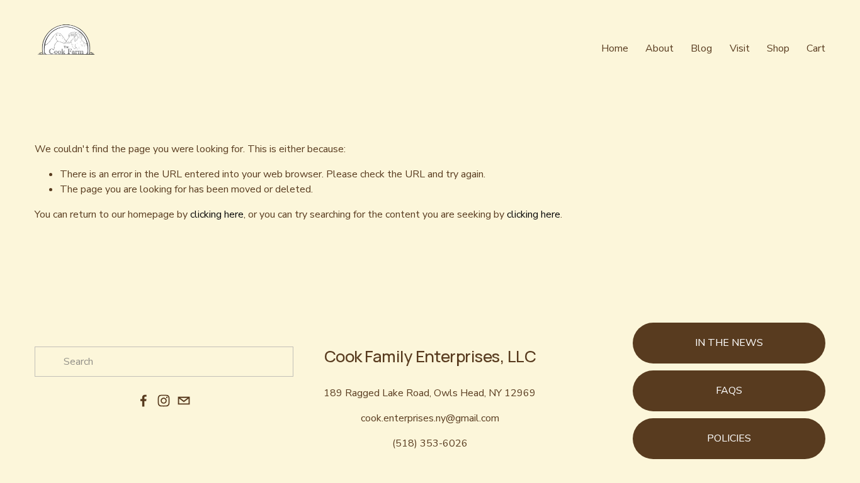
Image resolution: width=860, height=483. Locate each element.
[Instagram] (163, 400)
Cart (815, 48)
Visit (740, 48)
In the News (729, 343)
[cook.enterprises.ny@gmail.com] (184, 400)
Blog (701, 48)
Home (614, 48)
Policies (729, 438)
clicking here (217, 214)
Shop (778, 48)
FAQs (729, 390)
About (659, 48)
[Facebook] (143, 400)
